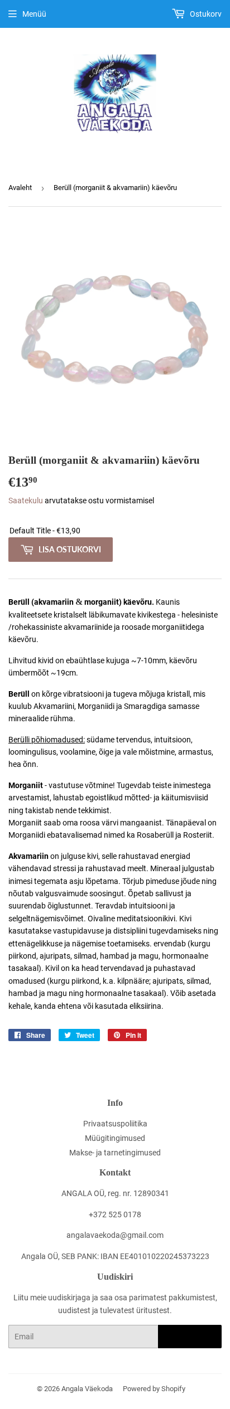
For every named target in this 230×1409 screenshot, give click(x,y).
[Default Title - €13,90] (115, 530)
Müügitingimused (115, 1138)
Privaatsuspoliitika (115, 1123)
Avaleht (20, 187)
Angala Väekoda (87, 1388)
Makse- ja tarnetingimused (115, 1152)
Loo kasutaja (189, 1337)
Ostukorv (205, 13)
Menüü (34, 13)
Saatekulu (25, 500)
